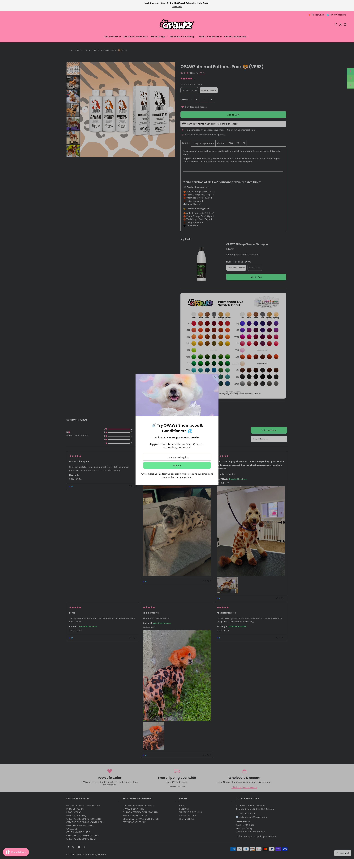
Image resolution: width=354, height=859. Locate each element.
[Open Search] (336, 24)
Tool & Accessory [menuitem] (209, 36)
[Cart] (345, 24)
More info (177, 6)
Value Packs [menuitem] (111, 36)
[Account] (340, 24)
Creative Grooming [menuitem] (134, 36)
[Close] (215, 377)
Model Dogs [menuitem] (158, 36)
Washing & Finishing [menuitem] (182, 36)
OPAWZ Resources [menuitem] (235, 36)
